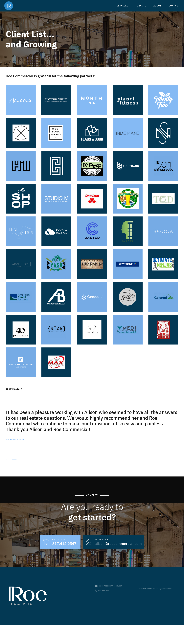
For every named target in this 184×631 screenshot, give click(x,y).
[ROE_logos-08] (21, 100)
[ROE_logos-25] (163, 231)
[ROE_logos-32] (56, 297)
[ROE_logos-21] (21, 231)
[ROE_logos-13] (92, 166)
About (157, 5)
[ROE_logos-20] (163, 199)
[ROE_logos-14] (128, 166)
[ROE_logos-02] (163, 100)
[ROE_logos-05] (56, 100)
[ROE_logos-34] (128, 297)
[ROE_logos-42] (56, 362)
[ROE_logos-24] (128, 231)
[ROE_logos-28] (92, 264)
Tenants (140, 5)
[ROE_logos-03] (128, 100)
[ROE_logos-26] (21, 264)
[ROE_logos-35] (163, 297)
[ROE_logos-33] (92, 297)
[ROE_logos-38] (92, 330)
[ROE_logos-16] (21, 199)
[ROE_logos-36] (21, 330)
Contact (174, 5)
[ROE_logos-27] (56, 264)
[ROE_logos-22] (56, 231)
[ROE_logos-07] (21, 133)
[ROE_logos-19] (128, 199)
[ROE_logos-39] (128, 330)
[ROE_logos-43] (56, 330)
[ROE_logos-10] (163, 133)
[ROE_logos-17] (56, 199)
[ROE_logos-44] (21, 362)
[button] (8, 460)
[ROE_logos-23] (92, 231)
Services (122, 5)
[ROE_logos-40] (163, 330)
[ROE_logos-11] (21, 166)
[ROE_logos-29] (128, 264)
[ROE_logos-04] (56, 133)
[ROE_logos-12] (56, 166)
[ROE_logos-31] (21, 297)
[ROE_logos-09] (128, 133)
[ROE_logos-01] (92, 133)
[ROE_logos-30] (163, 264)
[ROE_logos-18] (92, 199)
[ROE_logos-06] (92, 100)
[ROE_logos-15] (163, 166)
